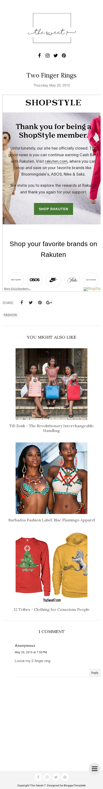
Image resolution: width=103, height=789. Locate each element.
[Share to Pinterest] (40, 302)
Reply (94, 673)
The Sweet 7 (38, 785)
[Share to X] (30, 302)
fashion (10, 315)
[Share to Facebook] (21, 302)
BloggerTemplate (75, 785)
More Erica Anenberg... (17, 288)
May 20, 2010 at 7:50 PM (31, 652)
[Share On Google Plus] (49, 302)
